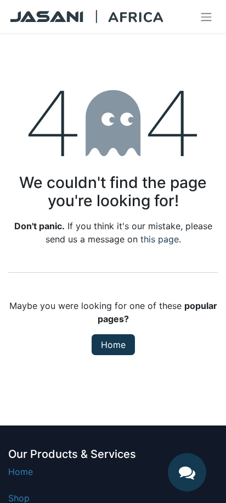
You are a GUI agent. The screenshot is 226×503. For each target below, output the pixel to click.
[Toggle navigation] (206, 16)
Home (113, 344)
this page (159, 239)
